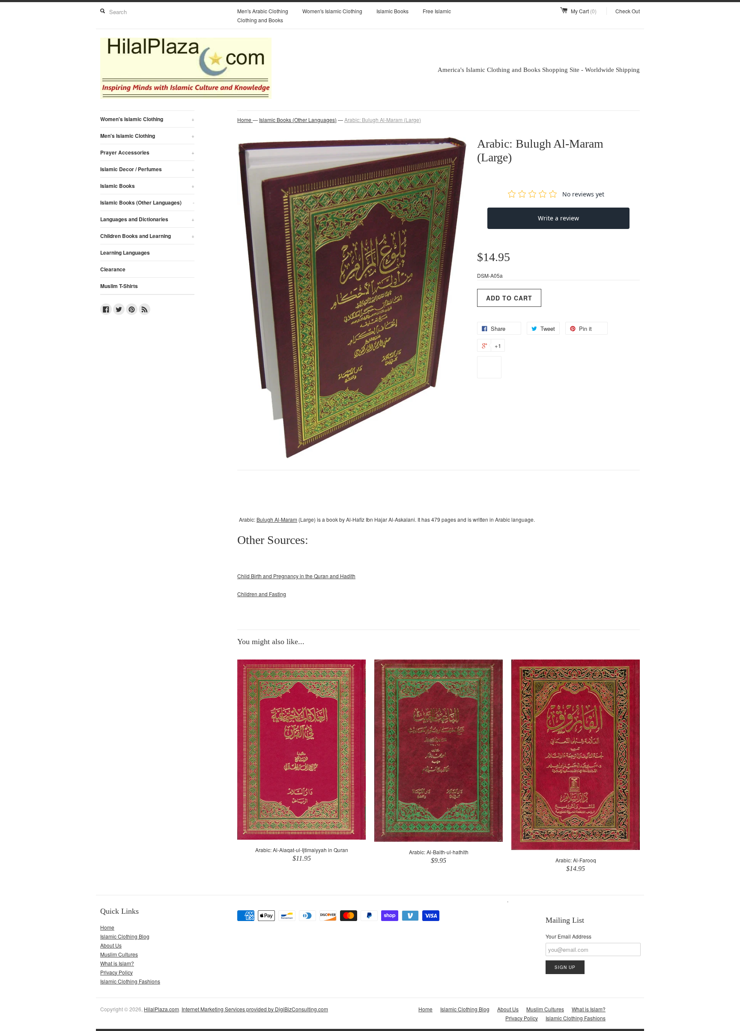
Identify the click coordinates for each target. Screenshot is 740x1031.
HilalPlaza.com (161, 1009)
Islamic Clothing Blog (124, 936)
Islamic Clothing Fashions (130, 981)
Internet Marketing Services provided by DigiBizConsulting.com (255, 1009)
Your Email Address (568, 936)
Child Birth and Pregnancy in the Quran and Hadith (296, 575)
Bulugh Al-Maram (277, 519)
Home (107, 927)
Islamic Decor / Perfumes (147, 169)
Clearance (112, 269)
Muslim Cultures (119, 954)
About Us (111, 945)
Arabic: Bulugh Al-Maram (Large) (382, 119)
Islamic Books (392, 11)
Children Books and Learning (147, 236)
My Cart (584, 11)
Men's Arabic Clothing (262, 11)
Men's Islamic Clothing (147, 136)
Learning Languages (125, 252)
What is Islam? (117, 963)
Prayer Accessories (147, 152)
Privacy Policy (116, 972)
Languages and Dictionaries (147, 219)
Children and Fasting (261, 593)
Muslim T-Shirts (119, 286)
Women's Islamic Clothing (332, 11)
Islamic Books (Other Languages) (147, 202)
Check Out (627, 11)
